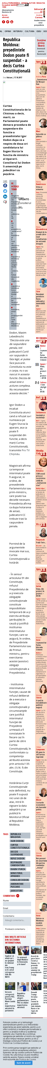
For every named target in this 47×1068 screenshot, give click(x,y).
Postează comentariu (15, 929)
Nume (6, 900)
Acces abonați (5, 16)
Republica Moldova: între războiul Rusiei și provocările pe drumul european (16, 295)
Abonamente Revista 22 (8, 11)
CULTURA (29, 31)
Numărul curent (15, 4)
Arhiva (24, 3)
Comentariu (8, 916)
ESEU (39, 31)
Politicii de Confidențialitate (15, 1043)
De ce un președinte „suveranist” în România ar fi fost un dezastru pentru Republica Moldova (16, 237)
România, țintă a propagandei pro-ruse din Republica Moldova (17, 317)
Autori (32, 3)
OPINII (8, 31)
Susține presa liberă (41, 47)
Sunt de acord (23, 1062)
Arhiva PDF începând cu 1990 (7, 5)
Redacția (40, 3)
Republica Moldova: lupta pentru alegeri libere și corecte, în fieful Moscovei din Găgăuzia (15, 268)
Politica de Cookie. (27, 1059)
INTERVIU (18, 31)
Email (5, 908)
